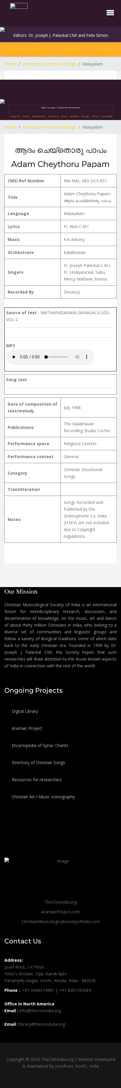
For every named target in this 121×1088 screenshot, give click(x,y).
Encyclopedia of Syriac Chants (39, 745)
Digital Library (24, 711)
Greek (64, 116)
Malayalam (39, 116)
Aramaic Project (26, 728)
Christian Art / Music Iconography (43, 796)
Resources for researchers (36, 779)
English (71, 49)
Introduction (26, 49)
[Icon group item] (9, 1037)
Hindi (106, 49)
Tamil (95, 116)
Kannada (106, 116)
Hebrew (74, 116)
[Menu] (110, 13)
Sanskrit (53, 116)
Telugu (85, 116)
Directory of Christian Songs (38, 762)
